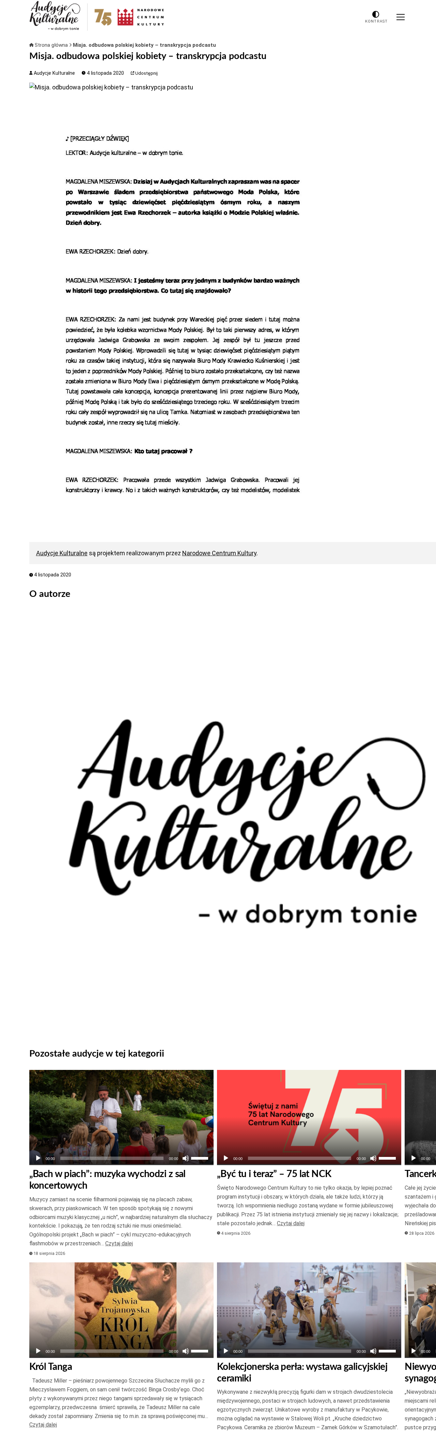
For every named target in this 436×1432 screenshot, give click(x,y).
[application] (121, 1158)
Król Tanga (50, 1367)
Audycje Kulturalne (53, 73)
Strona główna (51, 45)
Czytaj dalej (119, 1243)
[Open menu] (400, 17)
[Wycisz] (185, 1158)
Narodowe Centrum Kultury (219, 553)
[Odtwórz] (38, 1158)
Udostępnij (146, 73)
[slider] (200, 1157)
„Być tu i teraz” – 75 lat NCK (274, 1174)
